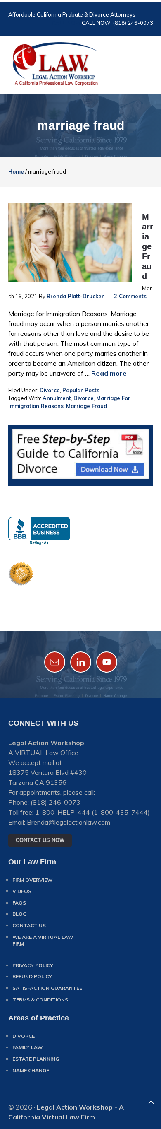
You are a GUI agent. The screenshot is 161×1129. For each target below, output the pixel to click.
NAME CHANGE (30, 1070)
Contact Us (29, 925)
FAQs (19, 903)
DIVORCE (23, 1036)
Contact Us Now (40, 840)
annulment (57, 398)
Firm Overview (32, 880)
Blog (19, 914)
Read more (109, 373)
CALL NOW (67, 22)
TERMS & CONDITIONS (40, 999)
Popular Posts (80, 390)
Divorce (50, 390)
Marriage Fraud (147, 246)
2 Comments (130, 296)
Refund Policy (32, 976)
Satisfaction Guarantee (47, 988)
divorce (83, 398)
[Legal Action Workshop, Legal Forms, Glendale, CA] (39, 531)
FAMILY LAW (27, 1047)
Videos (21, 891)
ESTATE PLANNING (35, 1059)
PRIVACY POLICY (32, 965)
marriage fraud (86, 406)
